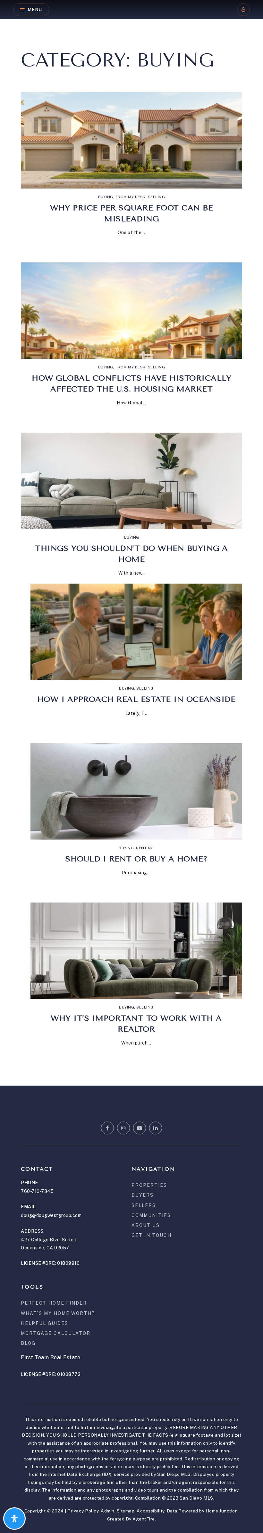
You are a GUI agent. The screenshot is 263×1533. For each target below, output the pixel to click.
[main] (131, 543)
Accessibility (151, 1510)
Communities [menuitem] (151, 1215)
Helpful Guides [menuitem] (44, 1323)
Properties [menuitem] (149, 1185)
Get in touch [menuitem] (152, 1235)
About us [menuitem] (146, 1225)
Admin (108, 1510)
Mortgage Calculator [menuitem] (55, 1333)
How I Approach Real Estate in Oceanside (136, 699)
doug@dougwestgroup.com (51, 1215)
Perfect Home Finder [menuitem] (54, 1303)
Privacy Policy (82, 1510)
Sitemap (126, 1510)
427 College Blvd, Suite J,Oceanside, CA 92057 (49, 1243)
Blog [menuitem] (28, 1343)
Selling (156, 197)
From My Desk (130, 197)
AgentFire (143, 1518)
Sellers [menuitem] (144, 1205)
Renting (145, 848)
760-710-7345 (37, 1191)
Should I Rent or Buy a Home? (136, 858)
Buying (105, 197)
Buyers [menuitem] (143, 1195)
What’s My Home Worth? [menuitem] (58, 1313)
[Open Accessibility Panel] (14, 1518)
